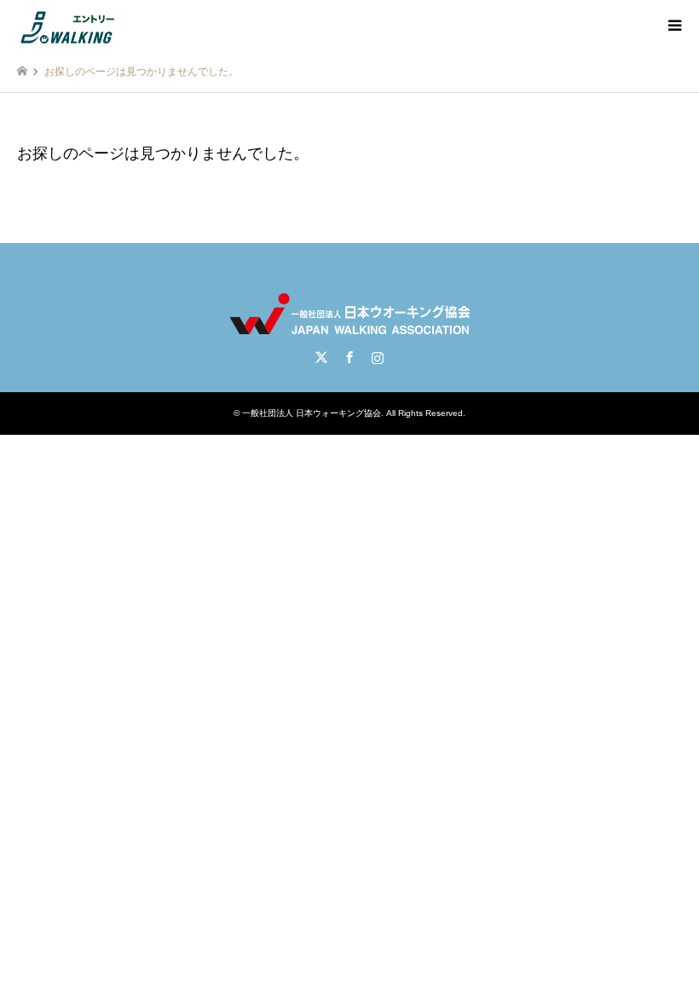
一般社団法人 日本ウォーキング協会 (311, 413)
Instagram (378, 357)
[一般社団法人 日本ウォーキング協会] (69, 26)
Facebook (349, 357)
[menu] (673, 25)
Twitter (321, 357)
